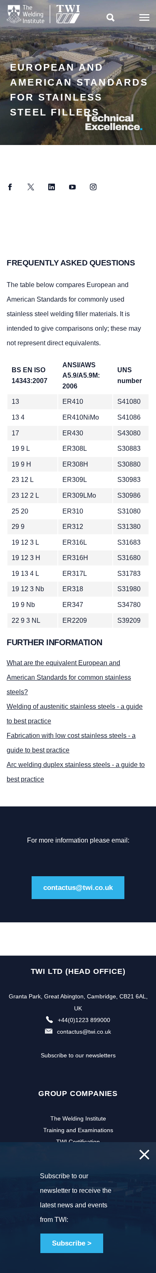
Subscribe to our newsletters (78, 1055)
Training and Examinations (78, 1130)
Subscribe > (72, 1243)
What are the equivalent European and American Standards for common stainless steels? (69, 677)
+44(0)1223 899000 (84, 1020)
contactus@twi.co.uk (78, 888)
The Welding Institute (78, 1118)
